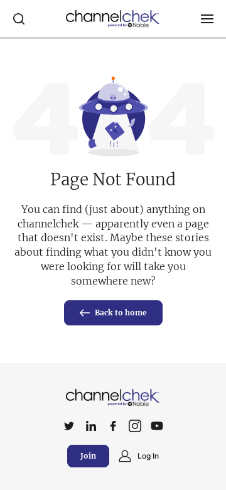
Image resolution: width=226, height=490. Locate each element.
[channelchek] (113, 397)
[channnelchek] (113, 18)
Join (88, 455)
